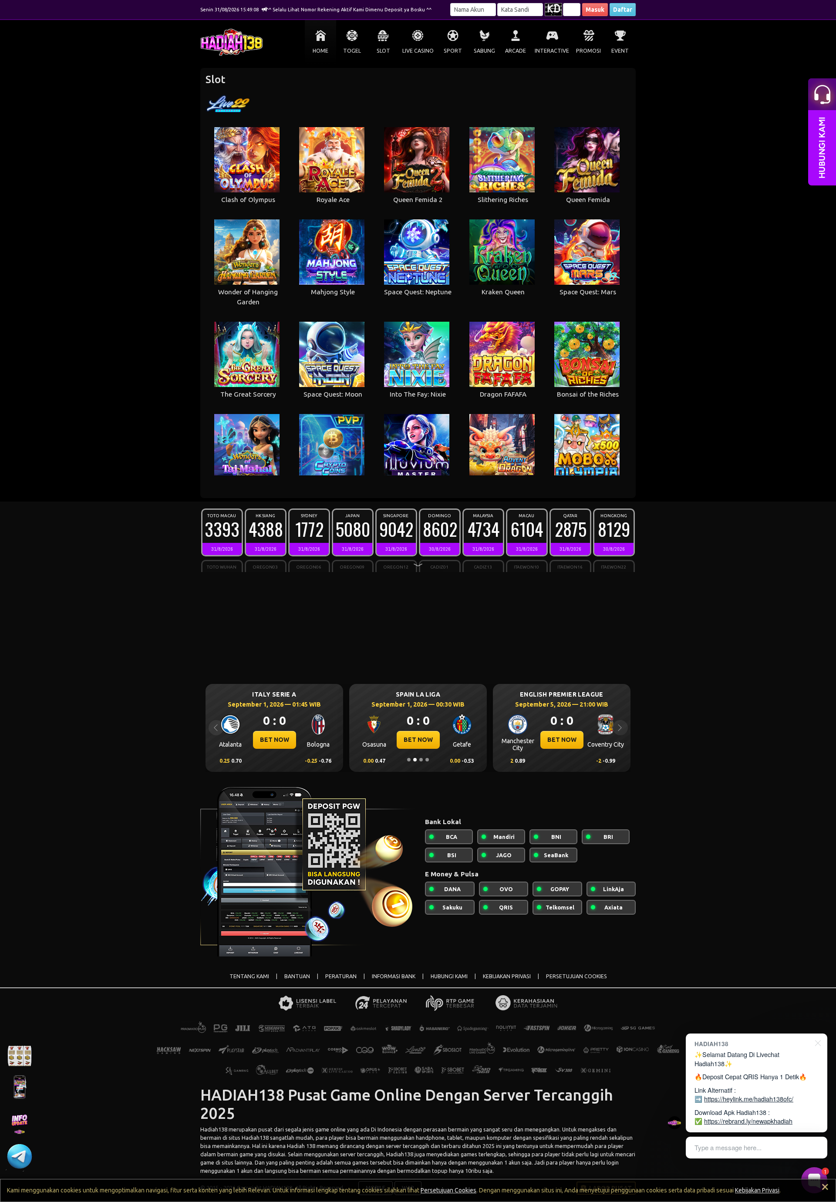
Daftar (622, 9)
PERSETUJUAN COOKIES (576, 976)
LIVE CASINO (418, 51)
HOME (320, 51)
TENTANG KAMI (249, 976)
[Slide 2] (415, 760)
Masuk (595, 9)
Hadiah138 (213, 1129)
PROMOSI (588, 51)
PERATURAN (341, 976)
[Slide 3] (421, 760)
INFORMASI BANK (393, 976)
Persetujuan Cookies (448, 1190)
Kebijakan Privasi (757, 1190)
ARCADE (515, 51)
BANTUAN (297, 976)
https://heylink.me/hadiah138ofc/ (748, 1098)
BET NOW (274, 739)
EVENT (620, 51)
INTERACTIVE (552, 51)
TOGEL (352, 51)
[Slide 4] (427, 760)
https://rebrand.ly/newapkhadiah (748, 1120)
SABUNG (484, 51)
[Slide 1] (409, 760)
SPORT (453, 51)
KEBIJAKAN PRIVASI (507, 976)
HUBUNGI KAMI (449, 976)
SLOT (383, 51)
